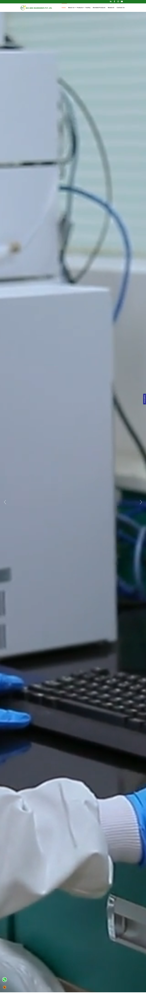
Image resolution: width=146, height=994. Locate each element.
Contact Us (121, 7)
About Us (71, 7)
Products (80, 7)
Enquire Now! (145, 399)
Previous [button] (5, 502)
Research (111, 7)
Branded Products (99, 7)
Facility (87, 7)
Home (64, 7)
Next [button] (140, 502)
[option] (73, 502)
